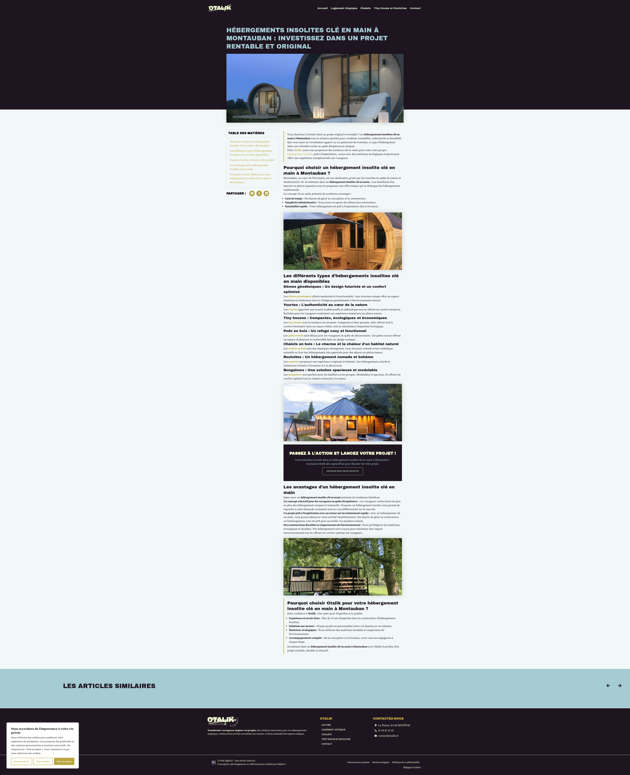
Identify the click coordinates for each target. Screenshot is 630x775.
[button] (252, 193)
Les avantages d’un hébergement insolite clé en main (249, 167)
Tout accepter (64, 761)
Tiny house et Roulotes (336, 739)
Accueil (326, 725)
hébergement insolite (299, 154)
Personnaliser (22, 761)
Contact (327, 744)
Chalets (327, 734)
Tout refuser (43, 761)
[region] (43, 745)
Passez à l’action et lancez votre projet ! (252, 160)
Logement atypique (333, 729)
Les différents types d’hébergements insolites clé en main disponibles (251, 152)
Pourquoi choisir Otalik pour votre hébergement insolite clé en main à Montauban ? (250, 178)
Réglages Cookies (412, 767)
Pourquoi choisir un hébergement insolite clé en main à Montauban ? (250, 143)
